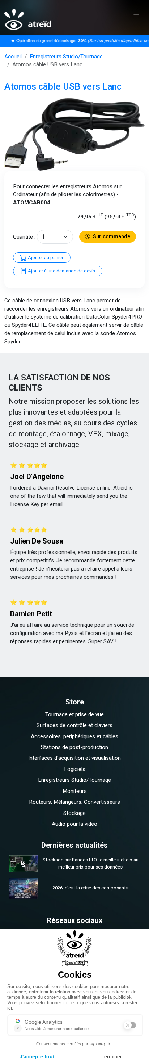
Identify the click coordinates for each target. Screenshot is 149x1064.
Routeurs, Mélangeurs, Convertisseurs (74, 802)
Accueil (13, 56)
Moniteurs (75, 791)
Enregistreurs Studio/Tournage (66, 56)
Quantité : (24, 237)
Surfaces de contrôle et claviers (74, 725)
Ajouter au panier (45, 257)
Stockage (74, 813)
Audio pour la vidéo (74, 824)
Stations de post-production (74, 747)
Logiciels (74, 769)
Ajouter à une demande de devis (61, 271)
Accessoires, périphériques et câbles (74, 736)
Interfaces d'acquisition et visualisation (74, 758)
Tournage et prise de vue (74, 714)
